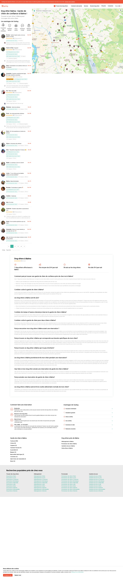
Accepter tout (7, 575)
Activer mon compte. (70, 1)
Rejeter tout (18, 575)
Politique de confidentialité (77, 572)
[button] (88, 409)
